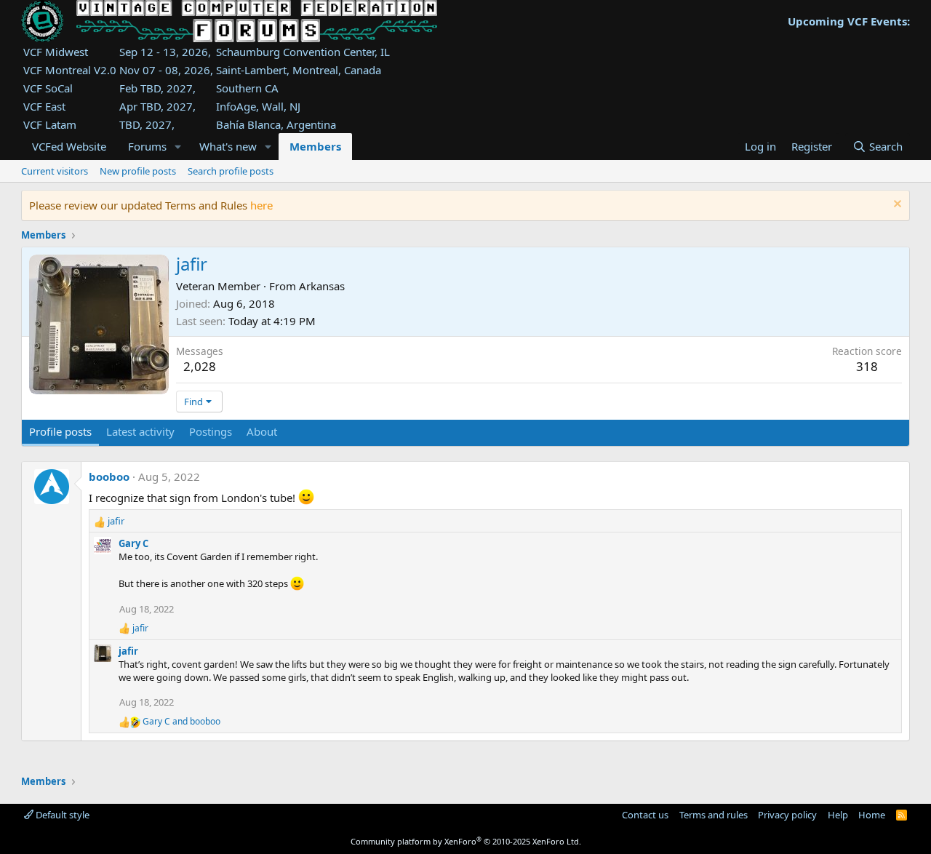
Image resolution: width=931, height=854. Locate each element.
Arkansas (322, 286)
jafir (128, 651)
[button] (178, 146)
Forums (147, 146)
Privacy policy (787, 814)
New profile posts (138, 170)
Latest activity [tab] (140, 431)
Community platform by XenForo (466, 841)
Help (838, 814)
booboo (109, 476)
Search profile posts (230, 170)
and (181, 721)
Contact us (645, 814)
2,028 (199, 366)
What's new (228, 146)
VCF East (44, 106)
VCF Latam (49, 124)
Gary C (133, 543)
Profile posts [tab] (60, 431)
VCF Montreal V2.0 (69, 70)
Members (315, 146)
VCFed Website (69, 146)
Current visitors (54, 170)
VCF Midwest (55, 51)
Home (871, 814)
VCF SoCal (48, 88)
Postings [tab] (210, 431)
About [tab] (262, 431)
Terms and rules (713, 814)
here (261, 205)
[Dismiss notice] (896, 205)
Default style (61, 814)
